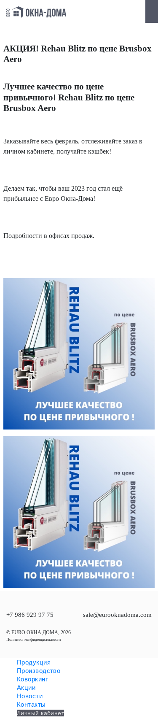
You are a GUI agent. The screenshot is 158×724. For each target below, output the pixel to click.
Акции (26, 687)
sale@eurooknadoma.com (117, 614)
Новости (30, 696)
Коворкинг (32, 679)
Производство (38, 670)
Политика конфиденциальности (33, 639)
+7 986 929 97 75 (30, 614)
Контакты (31, 704)
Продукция (34, 662)
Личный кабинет (40, 713)
